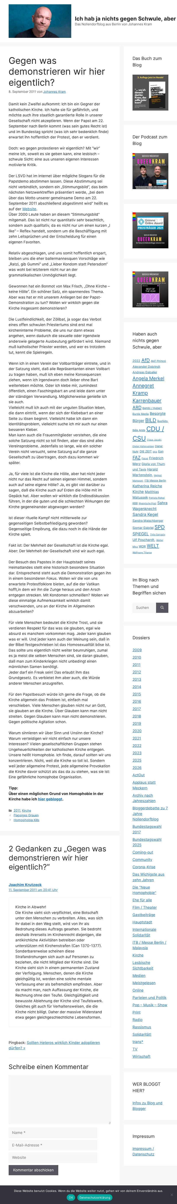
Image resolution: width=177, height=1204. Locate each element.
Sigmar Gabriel (143, 528)
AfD (145, 360)
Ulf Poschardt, (144, 540)
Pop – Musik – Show (150, 1005)
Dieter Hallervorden (143, 446)
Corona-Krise (144, 867)
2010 (137, 657)
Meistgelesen (144, 983)
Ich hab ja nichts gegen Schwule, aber (125, 18)
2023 (137, 753)
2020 (137, 731)
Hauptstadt (142, 922)
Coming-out (143, 852)
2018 (137, 716)
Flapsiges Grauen (26, 815)
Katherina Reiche (147, 486)
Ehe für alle (142, 900)
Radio (137, 1020)
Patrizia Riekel (157, 497)
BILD (150, 420)
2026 (137, 768)
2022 (136, 361)
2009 (137, 650)
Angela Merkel (148, 378)
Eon (160, 451)
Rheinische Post (147, 503)
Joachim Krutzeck (25, 885)
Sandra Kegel (145, 514)
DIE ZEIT (146, 451)
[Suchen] (162, 608)
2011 (17, 810)
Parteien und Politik (149, 997)
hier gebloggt (50, 799)
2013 (137, 679)
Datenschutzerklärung (94, 1197)
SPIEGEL (141, 533)
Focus (145, 458)
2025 (137, 760)
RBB (135, 503)
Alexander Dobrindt (146, 366)
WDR (142, 546)
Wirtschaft (141, 1056)
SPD (160, 527)
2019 (137, 723)
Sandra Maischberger (148, 520)
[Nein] (171, 1195)
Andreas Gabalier (145, 372)
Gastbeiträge (144, 915)
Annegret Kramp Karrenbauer (147, 393)
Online (138, 990)
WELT (153, 546)
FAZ (137, 457)
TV (135, 1049)
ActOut (139, 775)
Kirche (26, 810)
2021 (137, 738)
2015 (137, 694)
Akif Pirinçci (158, 361)
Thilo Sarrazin (157, 534)
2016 (137, 701)
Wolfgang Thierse (142, 552)
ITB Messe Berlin (155, 480)
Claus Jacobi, (154, 439)
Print (137, 1012)
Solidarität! (142, 1034)
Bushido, (162, 421)
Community (142, 859)
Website (29, 209)
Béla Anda (139, 430)
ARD (137, 407)
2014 (137, 687)
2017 (137, 709)
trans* (138, 1042)
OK (71, 1197)
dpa (155, 451)
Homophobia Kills (26, 820)
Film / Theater (145, 907)
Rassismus (142, 1027)
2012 (137, 672)
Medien (139, 975)
